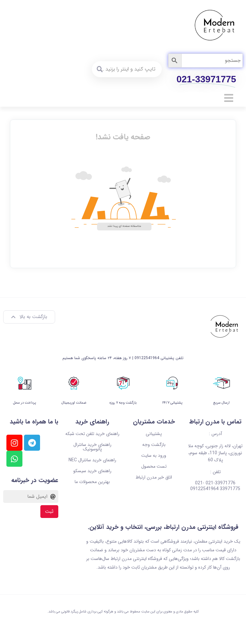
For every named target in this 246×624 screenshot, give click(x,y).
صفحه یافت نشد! (123, 137)
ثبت (49, 511)
